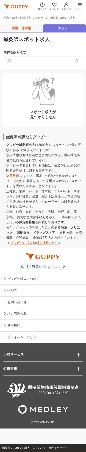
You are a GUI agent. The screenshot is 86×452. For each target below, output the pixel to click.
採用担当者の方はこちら (41, 267)
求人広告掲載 (17, 313)
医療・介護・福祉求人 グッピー (23, 17)
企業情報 (10, 368)
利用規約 (13, 325)
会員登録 (12, 176)
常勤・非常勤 (21, 28)
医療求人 (26, 150)
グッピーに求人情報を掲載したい (34, 243)
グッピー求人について (23, 278)
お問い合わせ (17, 301)
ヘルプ (12, 290)
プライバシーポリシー (23, 336)
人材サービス (13, 354)
